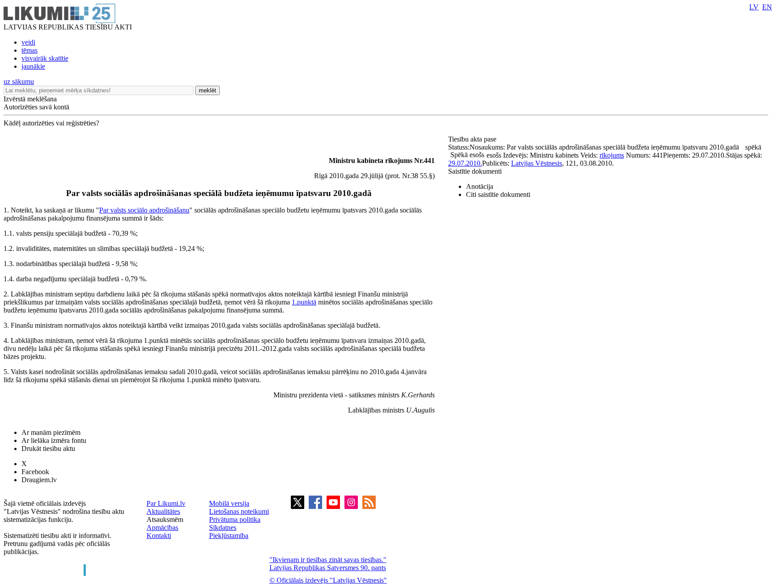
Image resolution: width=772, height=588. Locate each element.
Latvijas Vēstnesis (536, 163)
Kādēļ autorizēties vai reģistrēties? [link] (51, 123)
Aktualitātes (163, 511)
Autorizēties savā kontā (36, 107)
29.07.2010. (465, 163)
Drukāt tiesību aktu (48, 448)
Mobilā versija (229, 503)
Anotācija (479, 186)
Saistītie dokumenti (475, 171)
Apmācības (162, 527)
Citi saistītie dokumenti (498, 194)
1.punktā (304, 302)
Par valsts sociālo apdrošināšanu (144, 210)
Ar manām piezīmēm (50, 432)
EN (767, 7)
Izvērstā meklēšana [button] (30, 99)
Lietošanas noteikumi (239, 511)
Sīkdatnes (222, 527)
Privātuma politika (234, 519)
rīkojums (612, 155)
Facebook (35, 471)
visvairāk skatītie (44, 58)
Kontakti (159, 535)
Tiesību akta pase (473, 139)
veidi (28, 42)
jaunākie (33, 66)
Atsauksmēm (165, 519)
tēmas (29, 50)
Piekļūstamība (228, 535)
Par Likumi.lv (166, 503)
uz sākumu (19, 81)
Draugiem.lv (39, 480)
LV (754, 7)
